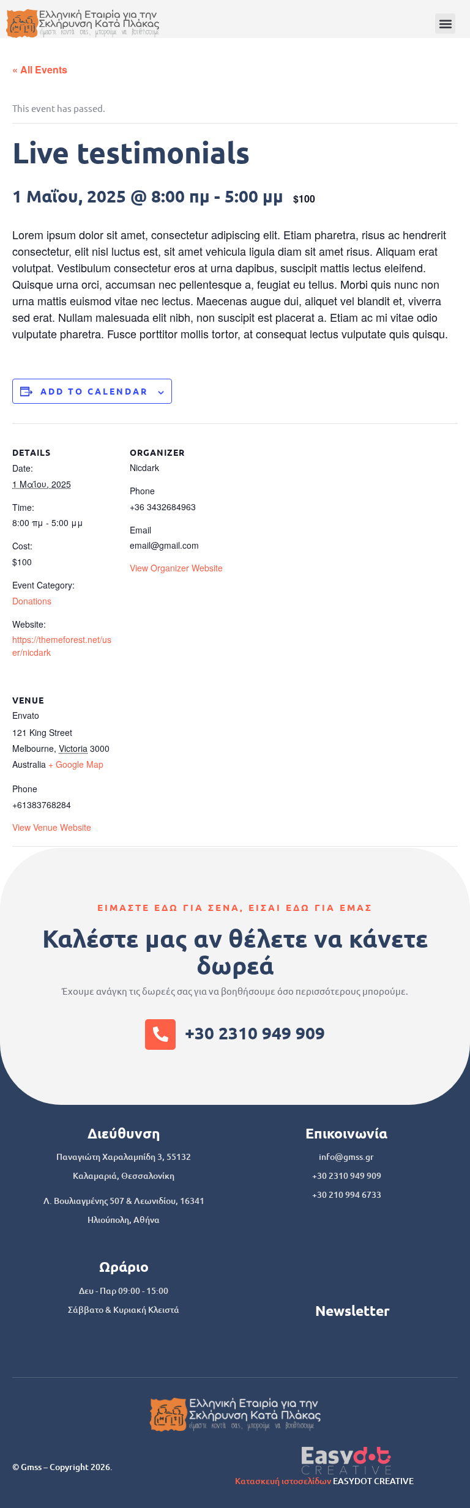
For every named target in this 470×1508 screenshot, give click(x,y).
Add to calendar (94, 391)
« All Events (39, 69)
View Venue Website (51, 827)
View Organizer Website (176, 568)
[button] (445, 23)
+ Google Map (75, 764)
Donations (31, 601)
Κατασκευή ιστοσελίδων (283, 1481)
